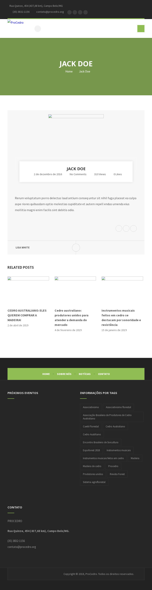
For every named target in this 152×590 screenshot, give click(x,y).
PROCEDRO (15, 521)
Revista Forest (117, 474)
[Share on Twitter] (119, 229)
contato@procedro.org (22, 547)
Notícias (85, 374)
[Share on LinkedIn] (133, 229)
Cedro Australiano (115, 426)
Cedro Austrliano (92, 434)
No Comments (78, 174)
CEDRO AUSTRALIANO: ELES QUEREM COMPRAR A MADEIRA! (27, 315)
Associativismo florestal (118, 407)
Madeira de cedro (92, 466)
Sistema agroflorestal (94, 482)
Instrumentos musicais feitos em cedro (103, 458)
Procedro (113, 466)
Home (69, 71)
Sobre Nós (64, 374)
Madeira (135, 458)
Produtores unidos (93, 474)
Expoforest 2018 (91, 450)
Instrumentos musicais (119, 450)
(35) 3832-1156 (16, 541)
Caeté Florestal (91, 426)
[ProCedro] (16, 22)
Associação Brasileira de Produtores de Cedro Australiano (107, 416)
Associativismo (91, 407)
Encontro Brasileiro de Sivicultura (100, 442)
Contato (104, 374)
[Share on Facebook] (126, 229)
